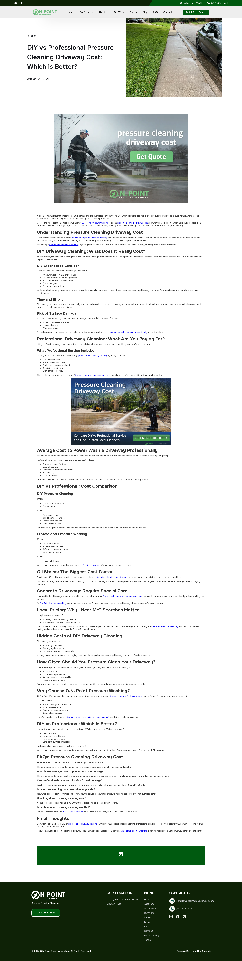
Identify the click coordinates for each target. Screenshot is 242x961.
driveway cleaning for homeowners (126, 696)
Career (133, 12)
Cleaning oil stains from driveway (112, 577)
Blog (145, 12)
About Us (103, 12)
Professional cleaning (73, 812)
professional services (90, 565)
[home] (45, 12)
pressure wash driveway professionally (128, 332)
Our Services (86, 12)
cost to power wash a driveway (64, 244)
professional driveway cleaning (93, 355)
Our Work (119, 12)
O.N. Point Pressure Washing (95, 223)
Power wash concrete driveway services (122, 596)
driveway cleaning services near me (91, 375)
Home (71, 12)
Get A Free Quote (196, 12)
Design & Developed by (194, 951)
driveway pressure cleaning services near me (87, 717)
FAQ (155, 12)
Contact (167, 12)
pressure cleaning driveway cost (132, 223)
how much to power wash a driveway (89, 237)
